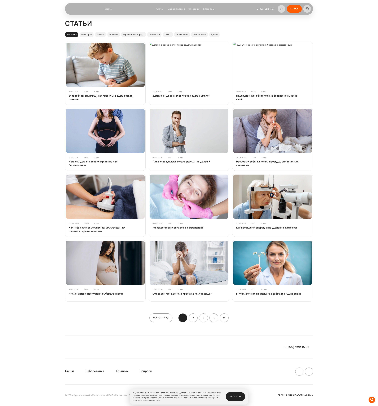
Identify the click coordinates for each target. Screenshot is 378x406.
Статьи (160, 9)
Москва (108, 8)
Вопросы (208, 9)
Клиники (194, 9)
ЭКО (168, 34)
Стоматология (199, 34)
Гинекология (182, 34)
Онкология (154, 34)
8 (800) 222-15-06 (266, 8)
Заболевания (176, 9)
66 (224, 317)
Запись (294, 8)
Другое (214, 34)
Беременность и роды (133, 34)
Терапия (100, 34)
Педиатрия (86, 34)
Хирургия (113, 34)
